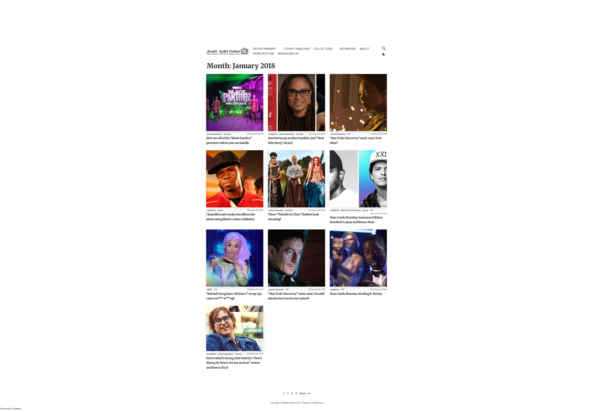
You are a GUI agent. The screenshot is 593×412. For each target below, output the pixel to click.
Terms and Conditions (10, 408)
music (220, 210)
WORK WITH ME (263, 53)
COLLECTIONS (323, 48)
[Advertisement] (296, 21)
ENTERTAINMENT (264, 48)
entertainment (214, 134)
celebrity (273, 134)
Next (302, 393)
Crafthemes (317, 402)
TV (348, 134)
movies (227, 134)
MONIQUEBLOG (288, 53)
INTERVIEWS (348, 48)
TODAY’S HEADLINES (296, 48)
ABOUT (364, 48)
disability (211, 354)
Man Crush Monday (351, 210)
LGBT (209, 289)
